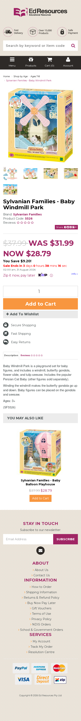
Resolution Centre (41, 652)
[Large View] (10, 174)
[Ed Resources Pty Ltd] (40, 9)
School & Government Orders (41, 630)
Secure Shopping (23, 325)
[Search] (73, 45)
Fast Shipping (21, 334)
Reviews (26, 355)
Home (6, 76)
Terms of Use (41, 614)
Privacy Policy (41, 619)
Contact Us (41, 575)
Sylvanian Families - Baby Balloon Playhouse (40, 482)
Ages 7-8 (35, 76)
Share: (60, 227)
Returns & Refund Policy (41, 597)
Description (11, 355)
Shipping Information (41, 592)
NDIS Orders (41, 624)
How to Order (41, 587)
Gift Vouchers (41, 608)
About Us (41, 570)
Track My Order (41, 647)
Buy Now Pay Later (41, 603)
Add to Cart (40, 304)
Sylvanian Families (27, 214)
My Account (41, 641)
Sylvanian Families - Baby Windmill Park (29, 80)
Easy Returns (20, 342)
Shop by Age (21, 76)
